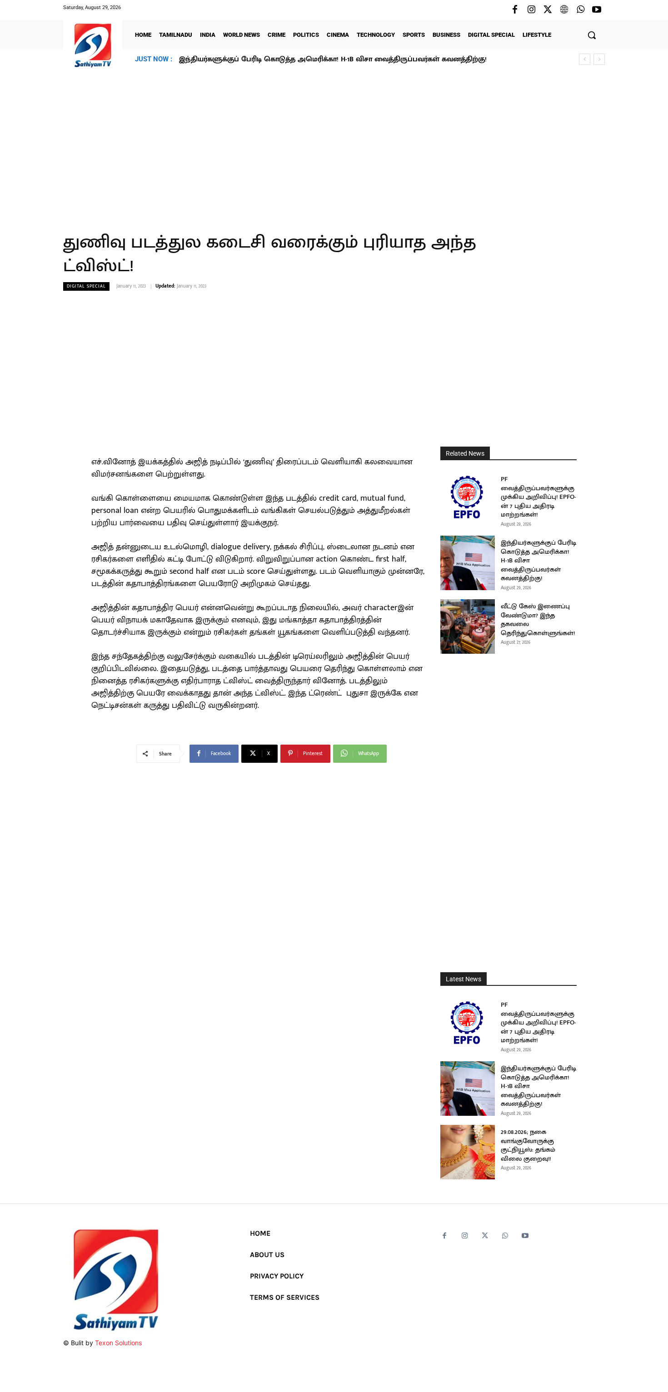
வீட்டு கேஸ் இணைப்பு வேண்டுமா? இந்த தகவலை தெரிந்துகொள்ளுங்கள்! (538, 620)
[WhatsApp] (580, 10)
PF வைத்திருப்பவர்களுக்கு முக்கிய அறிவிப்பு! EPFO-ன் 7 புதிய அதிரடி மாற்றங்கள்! (538, 496)
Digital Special (86, 286)
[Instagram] (531, 10)
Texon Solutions (118, 1343)
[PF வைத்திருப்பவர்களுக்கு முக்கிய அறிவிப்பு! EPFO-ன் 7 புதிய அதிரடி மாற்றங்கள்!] (467, 499)
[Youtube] (596, 10)
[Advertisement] (334, 145)
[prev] (584, 59)
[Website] (564, 10)
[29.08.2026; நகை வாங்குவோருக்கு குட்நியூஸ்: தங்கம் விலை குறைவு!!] (467, 1152)
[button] (591, 35)
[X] (547, 10)
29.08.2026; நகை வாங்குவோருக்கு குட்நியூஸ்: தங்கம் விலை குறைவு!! (295, 59)
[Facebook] (515, 10)
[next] (599, 59)
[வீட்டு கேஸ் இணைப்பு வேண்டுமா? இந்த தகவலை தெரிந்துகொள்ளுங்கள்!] (467, 626)
